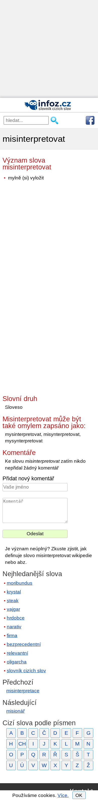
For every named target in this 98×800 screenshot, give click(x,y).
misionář (15, 711)
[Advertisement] (49, 49)
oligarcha (17, 661)
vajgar (13, 609)
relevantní (17, 653)
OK (78, 795)
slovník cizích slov (26, 670)
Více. (63, 795)
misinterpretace (22, 690)
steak (13, 600)
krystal (14, 591)
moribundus (19, 583)
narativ (14, 626)
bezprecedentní (24, 644)
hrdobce (16, 618)
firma (12, 635)
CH (22, 744)
